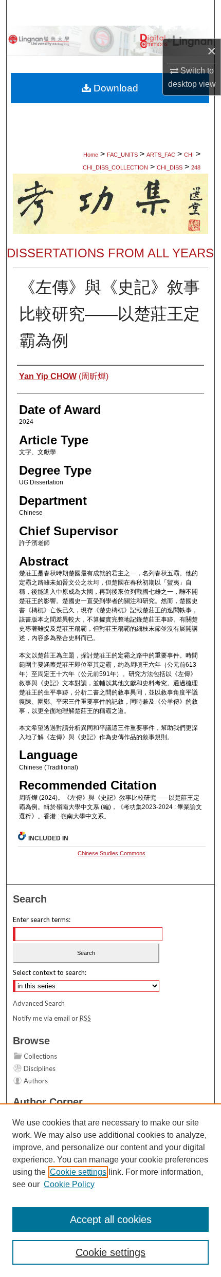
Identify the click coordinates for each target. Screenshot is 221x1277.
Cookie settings (78, 1172)
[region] (110, 1190)
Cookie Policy (69, 1184)
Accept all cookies (111, 1219)
